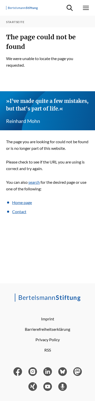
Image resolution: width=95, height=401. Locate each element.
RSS (47, 350)
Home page (22, 202)
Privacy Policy (47, 339)
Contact (19, 211)
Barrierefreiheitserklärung (47, 329)
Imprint (47, 318)
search (34, 182)
